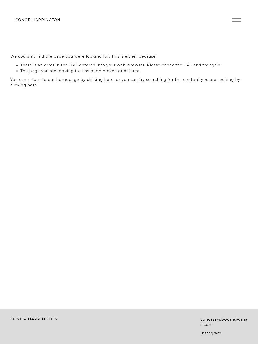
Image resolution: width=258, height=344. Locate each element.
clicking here (100, 79)
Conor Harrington (37, 20)
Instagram (210, 333)
